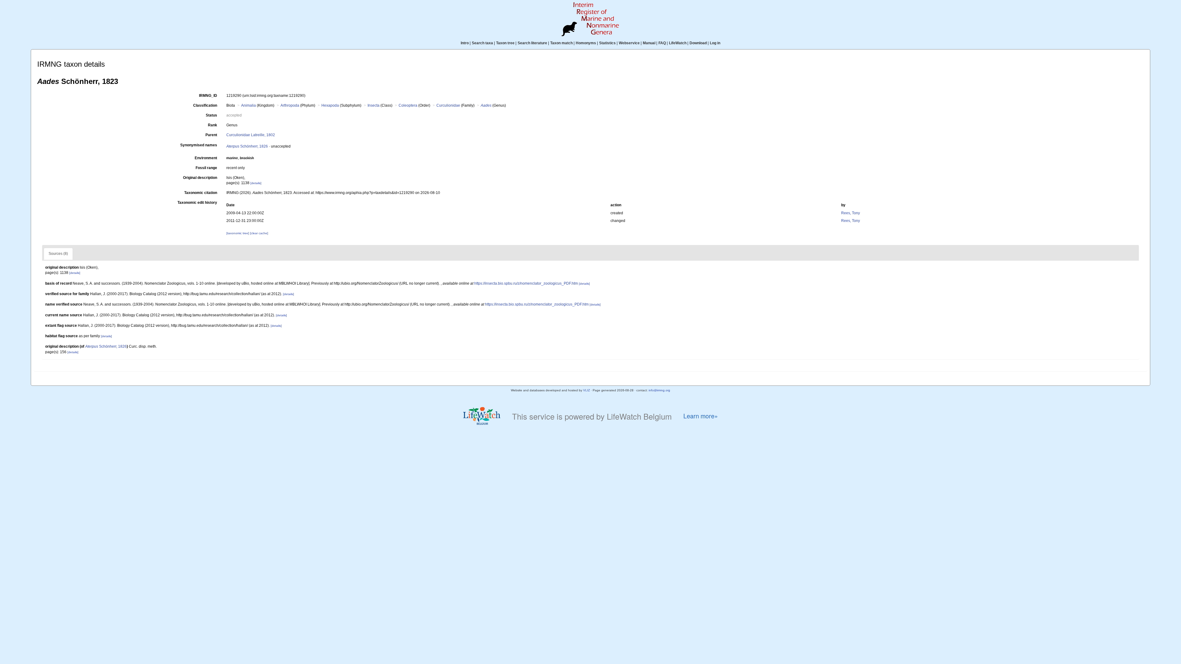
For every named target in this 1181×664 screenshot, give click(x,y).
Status (211, 115)
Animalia (248, 105)
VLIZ (586, 390)
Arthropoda (289, 105)
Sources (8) (58, 253)
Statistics (607, 43)
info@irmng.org (659, 390)
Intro (465, 43)
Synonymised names (198, 145)
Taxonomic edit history (197, 202)
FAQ (662, 43)
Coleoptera (408, 105)
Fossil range (206, 168)
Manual (649, 43)
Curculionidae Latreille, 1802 (250, 135)
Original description (200, 178)
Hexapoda (330, 105)
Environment (206, 158)
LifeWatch (677, 43)
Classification (205, 105)
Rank (212, 125)
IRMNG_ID (208, 95)
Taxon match (561, 43)
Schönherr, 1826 (247, 146)
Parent (211, 135)
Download (698, 43)
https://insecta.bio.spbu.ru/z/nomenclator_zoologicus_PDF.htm (526, 283)
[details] (255, 183)
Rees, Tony (850, 213)
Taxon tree (505, 43)
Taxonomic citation (200, 193)
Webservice (629, 43)
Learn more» (700, 416)
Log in (715, 43)
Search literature (532, 43)
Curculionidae (448, 105)
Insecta (374, 105)
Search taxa (482, 43)
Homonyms (586, 43)
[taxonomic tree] (238, 233)
